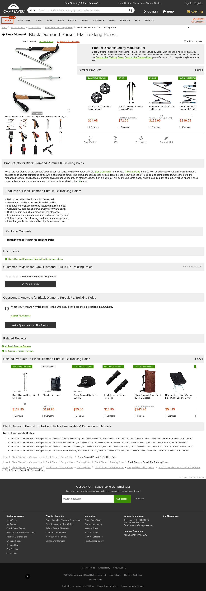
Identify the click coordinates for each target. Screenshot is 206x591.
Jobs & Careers (92, 532)
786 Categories (197, 22)
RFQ (115, 142)
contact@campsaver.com (142, 525)
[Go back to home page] (4, 27)
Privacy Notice (96, 579)
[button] (11, 125)
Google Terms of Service (132, 586)
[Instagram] (36, 576)
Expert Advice (90, 142)
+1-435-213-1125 (136, 522)
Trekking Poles (116, 57)
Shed (170, 11)
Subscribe (121, 498)
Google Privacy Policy (107, 586)
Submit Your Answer (20, 316)
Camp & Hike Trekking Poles (138, 57)
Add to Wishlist (166, 142)
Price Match (141, 142)
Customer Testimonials (56, 532)
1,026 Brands (198, 19)
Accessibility (104, 568)
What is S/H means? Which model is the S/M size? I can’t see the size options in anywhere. (62, 306)
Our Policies (12, 549)
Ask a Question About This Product (30, 325)
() (197, 11)
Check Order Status (15, 528)
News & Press (91, 528)
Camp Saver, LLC (78, 575)
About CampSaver (93, 520)
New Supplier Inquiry (94, 541)
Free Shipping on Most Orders (60, 524)
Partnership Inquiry (93, 524)
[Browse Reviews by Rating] (19, 41)
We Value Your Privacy (56, 537)
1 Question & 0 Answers (68, 41)
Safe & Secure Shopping (57, 528)
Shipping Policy (13, 541)
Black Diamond (103, 171)
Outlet (152, 11)
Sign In (188, 3)
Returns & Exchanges (16, 537)
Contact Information (134, 516)
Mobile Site (89, 568)
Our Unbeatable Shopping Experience (63, 520)
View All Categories (94, 537)
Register (198, 3)
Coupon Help (12, 545)
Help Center (11, 520)
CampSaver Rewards (55, 541)
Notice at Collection (133, 575)
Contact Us (11, 553)
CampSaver (14, 8)
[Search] (131, 10)
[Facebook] (19, 576)
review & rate (46, 41)
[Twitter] (27, 576)
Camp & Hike (102, 57)
